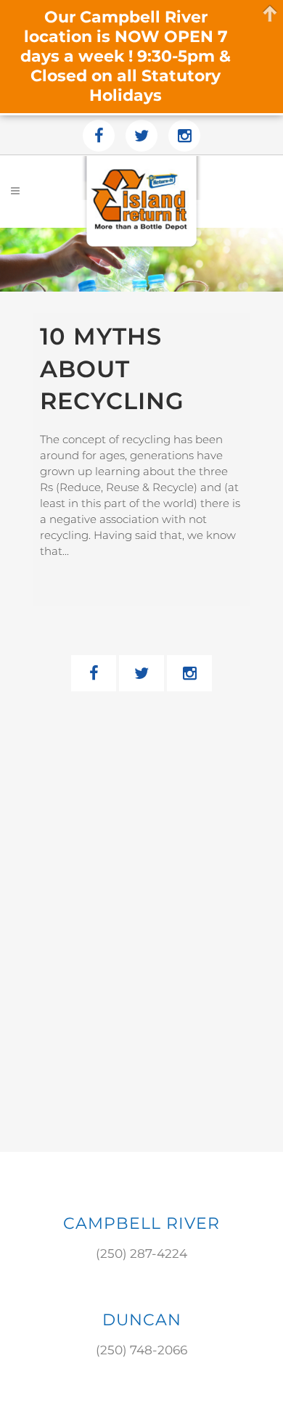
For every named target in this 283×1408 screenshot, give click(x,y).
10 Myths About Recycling (112, 368)
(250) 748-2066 (141, 1350)
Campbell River (141, 1223)
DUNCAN (141, 1320)
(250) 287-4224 (141, 1253)
